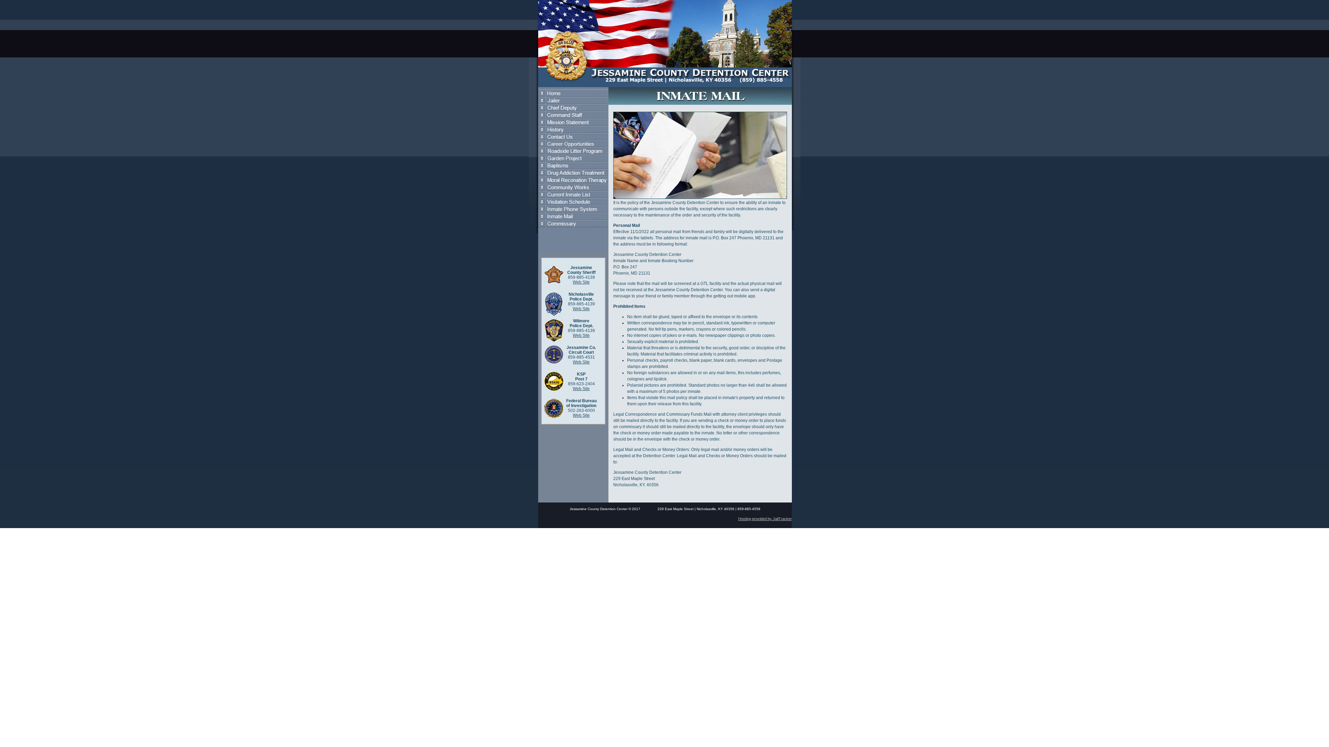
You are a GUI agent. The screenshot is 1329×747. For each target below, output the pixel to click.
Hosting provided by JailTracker (765, 519)
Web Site (581, 282)
